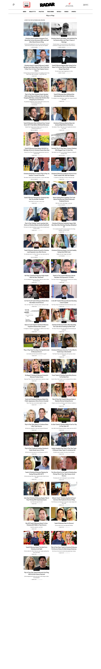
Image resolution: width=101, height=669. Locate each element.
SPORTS (74, 11)
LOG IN (86, 4)
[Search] (13, 5)
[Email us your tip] (26, 7)
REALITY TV (32, 11)
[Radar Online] (47, 4)
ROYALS (59, 11)
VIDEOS (66, 11)
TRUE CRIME (50, 11)
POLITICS (41, 11)
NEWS (24, 11)
